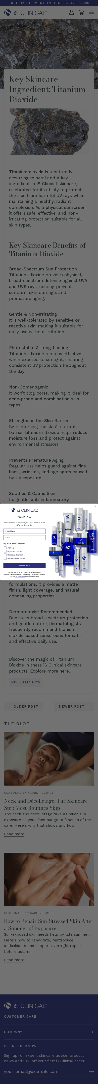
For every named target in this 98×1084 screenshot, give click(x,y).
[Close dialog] (95, 506)
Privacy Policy (20, 577)
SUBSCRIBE (24, 565)
